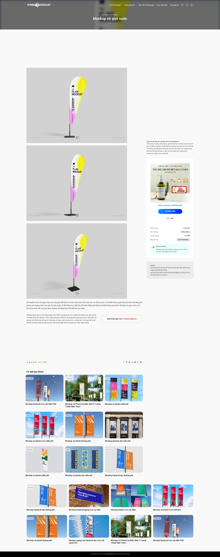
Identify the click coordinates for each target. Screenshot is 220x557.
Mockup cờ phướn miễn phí (116, 404)
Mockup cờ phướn (110, 15)
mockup (29, 317)
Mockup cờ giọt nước (127, 305)
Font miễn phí (162, 5)
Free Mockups (115, 5)
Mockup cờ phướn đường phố (78, 441)
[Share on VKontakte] (132, 362)
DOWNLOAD (170, 211)
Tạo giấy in (174, 5)
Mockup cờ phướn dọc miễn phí (78, 475)
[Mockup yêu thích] (182, 5)
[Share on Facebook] (124, 362)
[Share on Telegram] (141, 362)
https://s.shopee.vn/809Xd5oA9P (170, 205)
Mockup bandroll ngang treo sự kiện (84, 510)
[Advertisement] (110, 49)
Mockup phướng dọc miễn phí (117, 441)
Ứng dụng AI (129, 5)
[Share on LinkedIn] (135, 362)
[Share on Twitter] (127, 362)
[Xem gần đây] (187, 5)
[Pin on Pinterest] (129, 362)
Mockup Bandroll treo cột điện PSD (41, 404)
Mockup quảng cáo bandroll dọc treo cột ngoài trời (86, 541)
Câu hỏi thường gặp (146, 5)
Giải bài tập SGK (124, 554)
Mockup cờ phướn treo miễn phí (39, 441)
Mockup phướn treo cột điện (123, 510)
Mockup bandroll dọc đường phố (119, 475)
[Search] (191, 5)
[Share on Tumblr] (138, 362)
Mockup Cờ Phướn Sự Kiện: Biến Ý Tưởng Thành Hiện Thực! (83, 405)
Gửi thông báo (183, 239)
